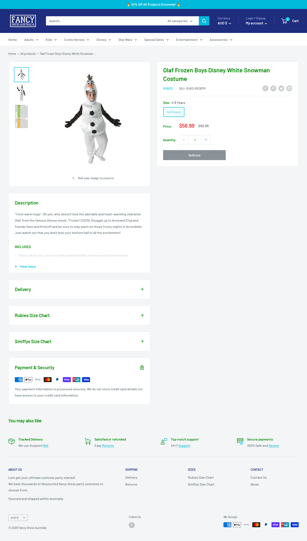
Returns (108, 445)
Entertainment (187, 39)
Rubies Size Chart (201, 477)
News (255, 484)
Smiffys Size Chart (201, 484)
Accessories (219, 39)
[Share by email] (289, 88)
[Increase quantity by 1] (206, 139)
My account (255, 23)
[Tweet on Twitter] (281, 88)
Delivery (131, 477)
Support (184, 445)
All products (28, 53)
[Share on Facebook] (265, 88)
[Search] (204, 20)
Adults (29, 39)
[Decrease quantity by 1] (183, 139)
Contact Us (259, 477)
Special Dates (154, 39)
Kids (49, 39)
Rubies (168, 88)
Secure (274, 445)
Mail (45, 445)
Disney (101, 39)
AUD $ (14, 517)
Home (12, 39)
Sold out (194, 155)
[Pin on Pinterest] (273, 88)
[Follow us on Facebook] (132, 525)
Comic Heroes (74, 39)
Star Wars (125, 39)
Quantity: (170, 140)
